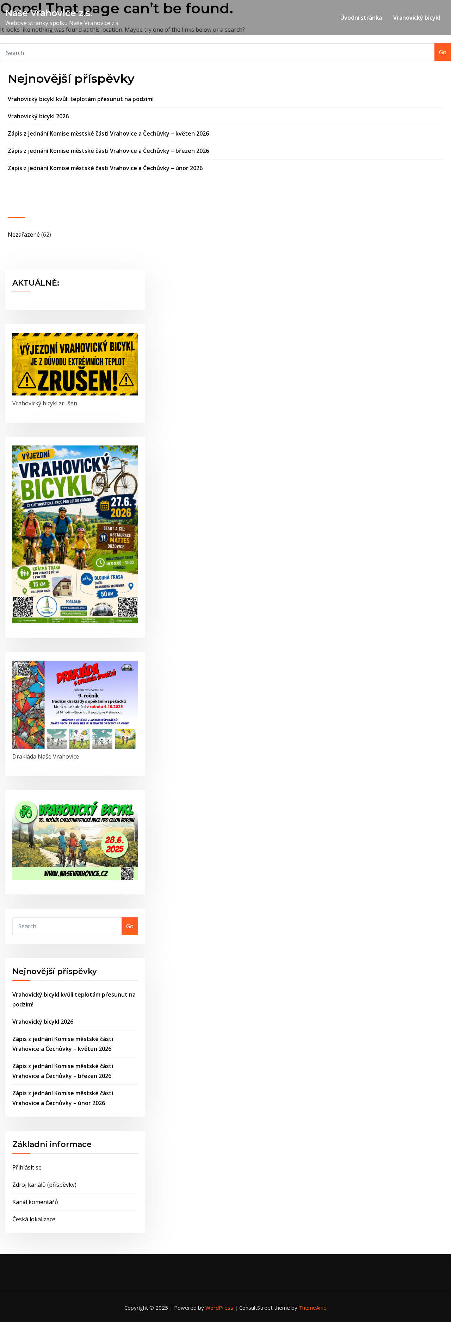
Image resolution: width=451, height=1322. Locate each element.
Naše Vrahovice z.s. (49, 12)
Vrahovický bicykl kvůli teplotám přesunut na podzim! (81, 99)
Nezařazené (24, 234)
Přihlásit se (27, 1167)
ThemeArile (313, 1307)
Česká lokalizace (33, 1219)
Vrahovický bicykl (416, 17)
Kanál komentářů (35, 1202)
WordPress (219, 1307)
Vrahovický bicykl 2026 (38, 116)
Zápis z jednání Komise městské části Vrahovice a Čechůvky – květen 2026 (108, 133)
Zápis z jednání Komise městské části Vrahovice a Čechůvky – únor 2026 (105, 168)
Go (442, 52)
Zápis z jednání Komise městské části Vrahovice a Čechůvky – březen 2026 (108, 151)
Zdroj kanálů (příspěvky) (44, 1185)
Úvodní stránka (361, 17)
